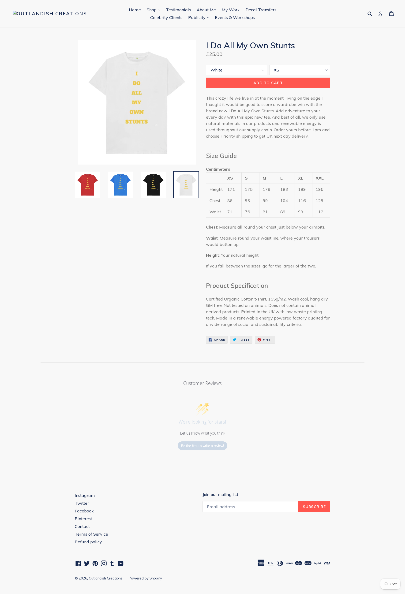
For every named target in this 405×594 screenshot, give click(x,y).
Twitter (82, 503)
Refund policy (88, 542)
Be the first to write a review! (202, 446)
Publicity (199, 17)
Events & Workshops (235, 17)
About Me (206, 9)
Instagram (85, 495)
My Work (231, 9)
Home (135, 9)
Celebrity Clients (166, 17)
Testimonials (178, 9)
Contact (82, 526)
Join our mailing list (220, 494)
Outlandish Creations (106, 578)
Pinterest (83, 518)
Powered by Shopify (145, 578)
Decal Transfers (261, 9)
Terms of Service (91, 534)
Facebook (84, 511)
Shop (154, 9)
